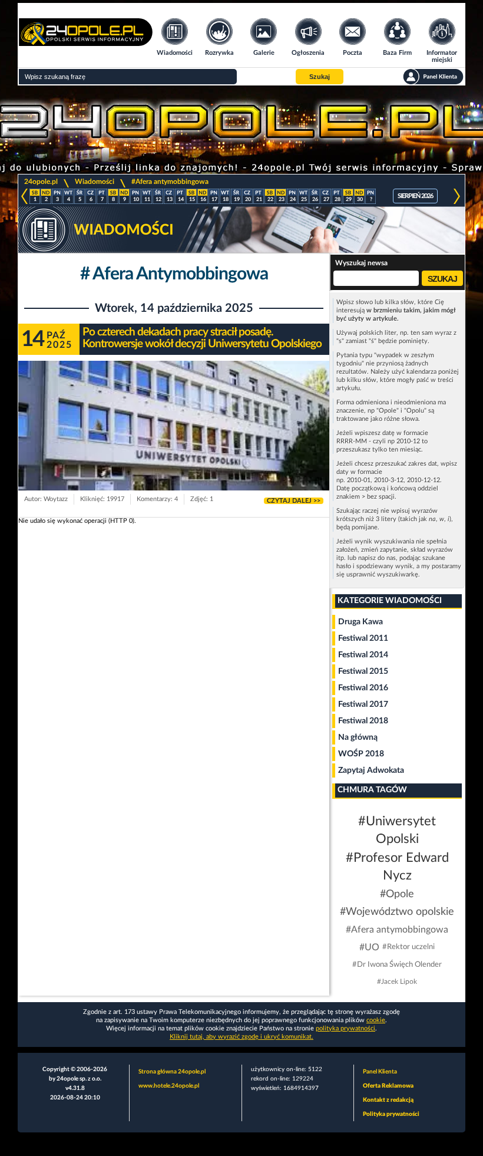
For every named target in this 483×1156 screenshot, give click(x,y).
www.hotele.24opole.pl (168, 1086)
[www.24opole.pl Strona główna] (86, 42)
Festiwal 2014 (363, 655)
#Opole (397, 894)
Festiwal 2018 (363, 721)
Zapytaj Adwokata (371, 770)
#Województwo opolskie (397, 912)
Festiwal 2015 (363, 671)
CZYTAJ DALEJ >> (293, 501)
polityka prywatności (345, 1028)
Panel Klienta (380, 1072)
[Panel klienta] (433, 76)
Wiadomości (94, 181)
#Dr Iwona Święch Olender (397, 965)
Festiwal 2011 (363, 638)
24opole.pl (41, 181)
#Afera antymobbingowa (170, 181)
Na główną (358, 737)
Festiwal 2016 (363, 688)
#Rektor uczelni (408, 947)
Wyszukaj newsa (361, 262)
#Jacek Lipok (397, 981)
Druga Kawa (360, 622)
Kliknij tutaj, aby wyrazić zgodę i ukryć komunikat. (241, 1036)
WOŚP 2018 (361, 754)
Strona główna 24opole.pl (172, 1072)
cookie (375, 1020)
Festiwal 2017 (363, 704)
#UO (369, 947)
